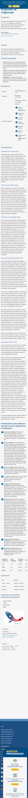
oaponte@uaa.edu (9, 36)
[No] (26, 4)
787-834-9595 (10, 635)
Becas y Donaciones (6, 740)
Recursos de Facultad (6, 743)
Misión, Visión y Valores (6, 729)
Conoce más (15, 765)
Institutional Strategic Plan (7, 732)
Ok (10, 6)
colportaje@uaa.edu (10, 637)
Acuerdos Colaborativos (6, 736)
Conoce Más (16, 6)
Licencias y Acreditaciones (7, 734)
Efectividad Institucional (6, 738)
